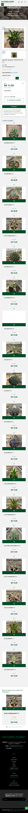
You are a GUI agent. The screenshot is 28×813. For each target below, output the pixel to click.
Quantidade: (7, 90)
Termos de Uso (14, 783)
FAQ (14, 781)
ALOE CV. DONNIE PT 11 (9, 607)
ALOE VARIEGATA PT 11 (9, 297)
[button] (6, 727)
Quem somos (14, 759)
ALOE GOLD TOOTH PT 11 (15, 15)
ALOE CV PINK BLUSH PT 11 (10, 235)
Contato (14, 766)
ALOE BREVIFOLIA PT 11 (9, 143)
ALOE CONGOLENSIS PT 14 (10, 483)
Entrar (14, 773)
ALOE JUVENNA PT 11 (9, 638)
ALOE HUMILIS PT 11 (8, 452)
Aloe (20, 13)
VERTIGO (18, 811)
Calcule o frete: (6, 75)
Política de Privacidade (14, 785)
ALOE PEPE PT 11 (8, 390)
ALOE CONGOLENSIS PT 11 (10, 514)
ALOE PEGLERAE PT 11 (9, 204)
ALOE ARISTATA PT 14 (9, 328)
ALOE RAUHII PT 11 (8, 359)
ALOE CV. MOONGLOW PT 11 (10, 576)
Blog (14, 764)
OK (17, 78)
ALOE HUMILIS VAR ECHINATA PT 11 (12, 545)
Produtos (16, 11)
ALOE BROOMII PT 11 (9, 173)
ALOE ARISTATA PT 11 (9, 266)
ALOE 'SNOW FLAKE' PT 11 (10, 669)
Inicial (10, 11)
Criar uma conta (14, 775)
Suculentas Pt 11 (13, 13)
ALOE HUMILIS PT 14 (8, 421)
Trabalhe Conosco (14, 768)
